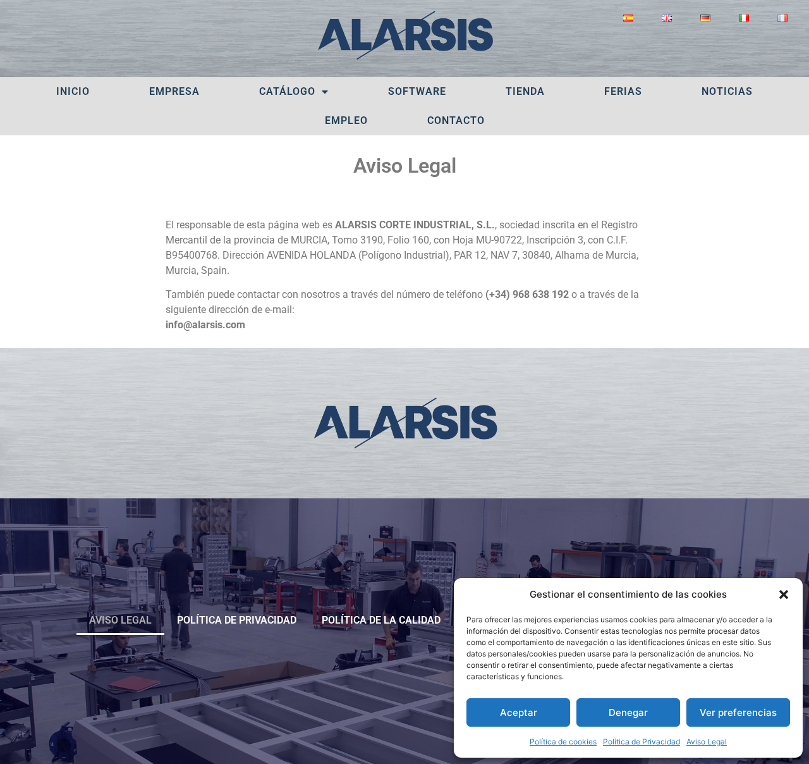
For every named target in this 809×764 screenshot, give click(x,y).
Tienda (525, 91)
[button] (783, 594)
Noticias (727, 91)
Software (417, 91)
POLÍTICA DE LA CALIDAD (381, 620)
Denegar (628, 712)
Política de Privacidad (641, 741)
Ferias (623, 91)
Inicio (73, 91)
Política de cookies (563, 741)
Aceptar (518, 712)
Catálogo (287, 91)
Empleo (346, 120)
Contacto (456, 120)
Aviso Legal (706, 741)
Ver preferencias (738, 712)
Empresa (174, 91)
